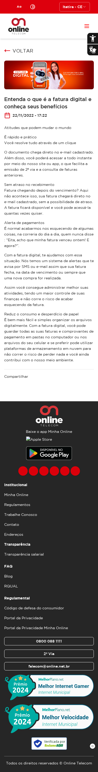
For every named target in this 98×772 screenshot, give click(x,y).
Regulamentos (17, 505)
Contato (11, 524)
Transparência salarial (24, 554)
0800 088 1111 (49, 641)
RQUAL (11, 586)
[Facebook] (23, 471)
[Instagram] (33, 471)
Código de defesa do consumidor (34, 608)
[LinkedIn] (75, 471)
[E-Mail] (65, 471)
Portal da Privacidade (23, 618)
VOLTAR (23, 50)
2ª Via (49, 654)
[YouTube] (54, 471)
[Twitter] (44, 471)
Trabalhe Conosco (20, 514)
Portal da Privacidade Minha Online (36, 628)
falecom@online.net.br (49, 666)
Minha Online (16, 495)
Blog (8, 576)
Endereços (13, 534)
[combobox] (74, 6)
